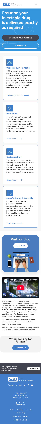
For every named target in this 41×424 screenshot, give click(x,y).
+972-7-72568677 (21, 393)
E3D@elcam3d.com (20, 395)
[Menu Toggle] (36, 4)
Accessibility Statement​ (20, 416)
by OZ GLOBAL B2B (20, 420)
